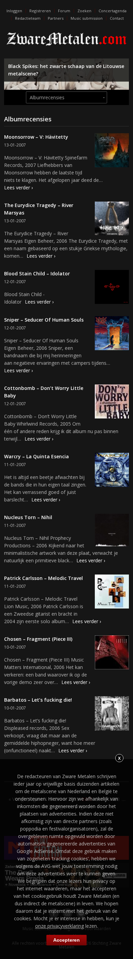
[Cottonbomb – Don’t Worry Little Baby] (112, 402)
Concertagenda (113, 10)
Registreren (40, 10)
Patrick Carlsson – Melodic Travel (43, 578)
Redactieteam (28, 18)
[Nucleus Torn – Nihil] (112, 531)
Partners (55, 18)
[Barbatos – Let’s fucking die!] (112, 714)
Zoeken (84, 10)
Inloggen (14, 10)
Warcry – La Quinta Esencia (36, 456)
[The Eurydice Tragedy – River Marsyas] (112, 219)
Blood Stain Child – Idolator (37, 273)
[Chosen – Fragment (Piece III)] (112, 653)
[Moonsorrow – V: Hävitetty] (112, 151)
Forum (64, 10)
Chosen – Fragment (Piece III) (38, 639)
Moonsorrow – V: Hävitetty (36, 137)
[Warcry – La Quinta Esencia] (112, 471)
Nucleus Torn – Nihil (28, 517)
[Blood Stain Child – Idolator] (112, 288)
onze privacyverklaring (59, 926)
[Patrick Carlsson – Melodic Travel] (112, 593)
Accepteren (66, 940)
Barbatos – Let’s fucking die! (38, 700)
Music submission (87, 18)
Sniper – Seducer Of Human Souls (44, 319)
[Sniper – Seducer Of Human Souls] (112, 334)
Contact (117, 18)
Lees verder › (18, 187)
